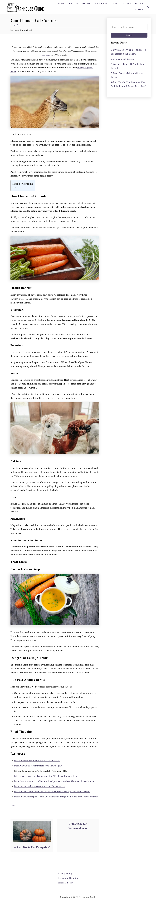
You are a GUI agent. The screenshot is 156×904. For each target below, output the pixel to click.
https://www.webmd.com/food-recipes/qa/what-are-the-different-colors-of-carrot (54, 781)
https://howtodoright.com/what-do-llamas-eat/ (37, 760)
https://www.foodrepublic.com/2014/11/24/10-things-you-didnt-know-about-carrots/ (56, 796)
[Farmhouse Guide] (25, 7)
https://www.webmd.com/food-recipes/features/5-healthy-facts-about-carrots (52, 791)
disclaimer (46, 55)
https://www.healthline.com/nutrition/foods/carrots (39, 786)
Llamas (12, 806)
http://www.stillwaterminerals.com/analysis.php (38, 765)
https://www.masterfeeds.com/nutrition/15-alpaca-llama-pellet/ (45, 776)
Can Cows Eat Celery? (123, 58)
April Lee (16, 25)
